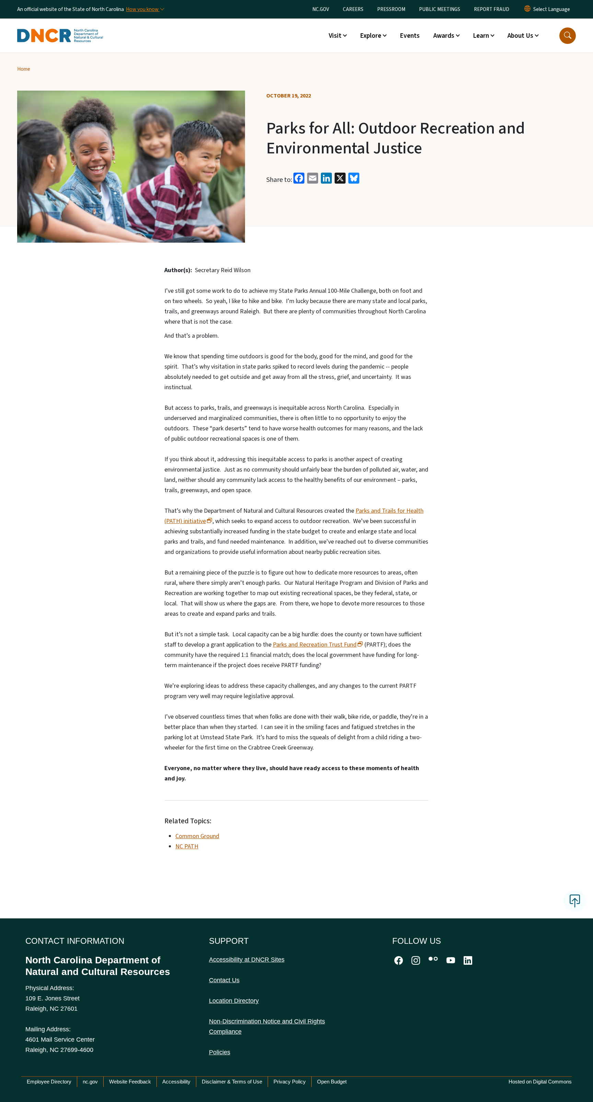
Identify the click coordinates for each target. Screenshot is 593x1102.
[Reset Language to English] (527, 9)
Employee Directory (49, 1081)
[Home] (60, 27)
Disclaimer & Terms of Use (232, 1081)
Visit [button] (335, 35)
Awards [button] (443, 35)
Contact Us (224, 980)
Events (410, 35)
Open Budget (332, 1081)
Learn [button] (481, 35)
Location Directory (234, 1000)
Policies (219, 1052)
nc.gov (90, 1081)
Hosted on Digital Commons (540, 1081)
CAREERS (353, 9)
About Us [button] (520, 35)
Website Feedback (130, 1081)
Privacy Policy (290, 1081)
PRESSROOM (391, 9)
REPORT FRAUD (491, 9)
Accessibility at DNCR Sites (246, 959)
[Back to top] (574, 901)
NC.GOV (320, 9)
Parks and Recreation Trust (315, 644)
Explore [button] (370, 35)
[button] (567, 35)
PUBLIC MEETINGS (439, 9)
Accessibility (176, 1081)
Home (23, 69)
